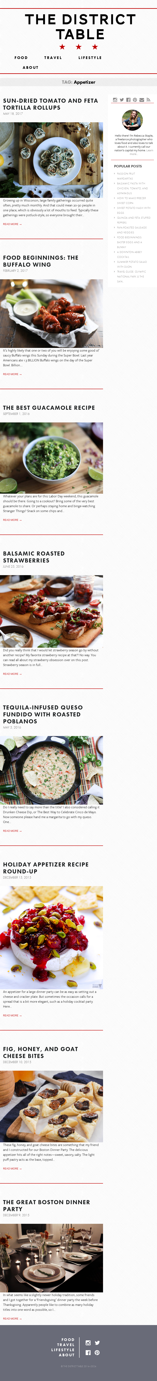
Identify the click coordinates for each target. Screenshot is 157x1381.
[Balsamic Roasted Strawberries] (51, 611)
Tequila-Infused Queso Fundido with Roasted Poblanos (43, 714)
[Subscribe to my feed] (149, 100)
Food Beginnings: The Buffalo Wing (41, 261)
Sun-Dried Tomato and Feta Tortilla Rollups (50, 104)
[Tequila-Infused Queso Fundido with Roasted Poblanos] (51, 770)
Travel (53, 57)
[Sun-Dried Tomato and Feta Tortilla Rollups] (51, 160)
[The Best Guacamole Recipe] (51, 458)
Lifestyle (90, 57)
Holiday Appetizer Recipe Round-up (46, 868)
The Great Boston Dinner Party (46, 1206)
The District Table (80, 27)
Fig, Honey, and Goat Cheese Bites (40, 1053)
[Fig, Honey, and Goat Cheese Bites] (51, 1106)
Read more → (12, 224)
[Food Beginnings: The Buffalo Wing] (51, 313)
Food (21, 57)
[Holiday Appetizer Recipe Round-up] (51, 937)
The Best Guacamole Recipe (49, 407)
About (31, 67)
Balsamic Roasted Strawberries (34, 557)
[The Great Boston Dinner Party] (51, 1258)
